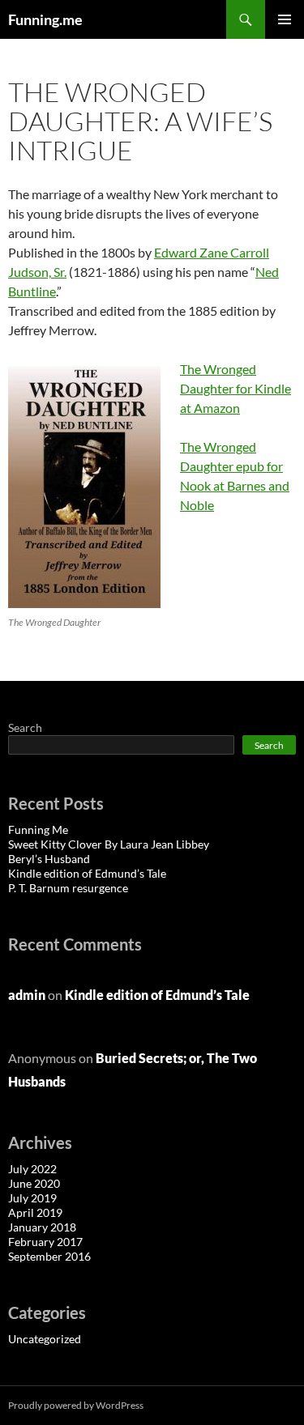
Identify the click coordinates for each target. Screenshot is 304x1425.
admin (26, 994)
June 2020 (34, 1183)
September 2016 (49, 1256)
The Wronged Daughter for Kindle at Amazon (235, 388)
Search (25, 727)
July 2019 (32, 1198)
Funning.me (45, 19)
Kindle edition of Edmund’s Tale (87, 873)
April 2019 (35, 1212)
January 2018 (42, 1227)
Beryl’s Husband (49, 859)
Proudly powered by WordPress (75, 1405)
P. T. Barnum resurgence (68, 888)
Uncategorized (44, 1339)
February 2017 (45, 1241)
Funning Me (38, 829)
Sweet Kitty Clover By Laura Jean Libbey (108, 844)
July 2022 (32, 1169)
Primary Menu (284, 19)
